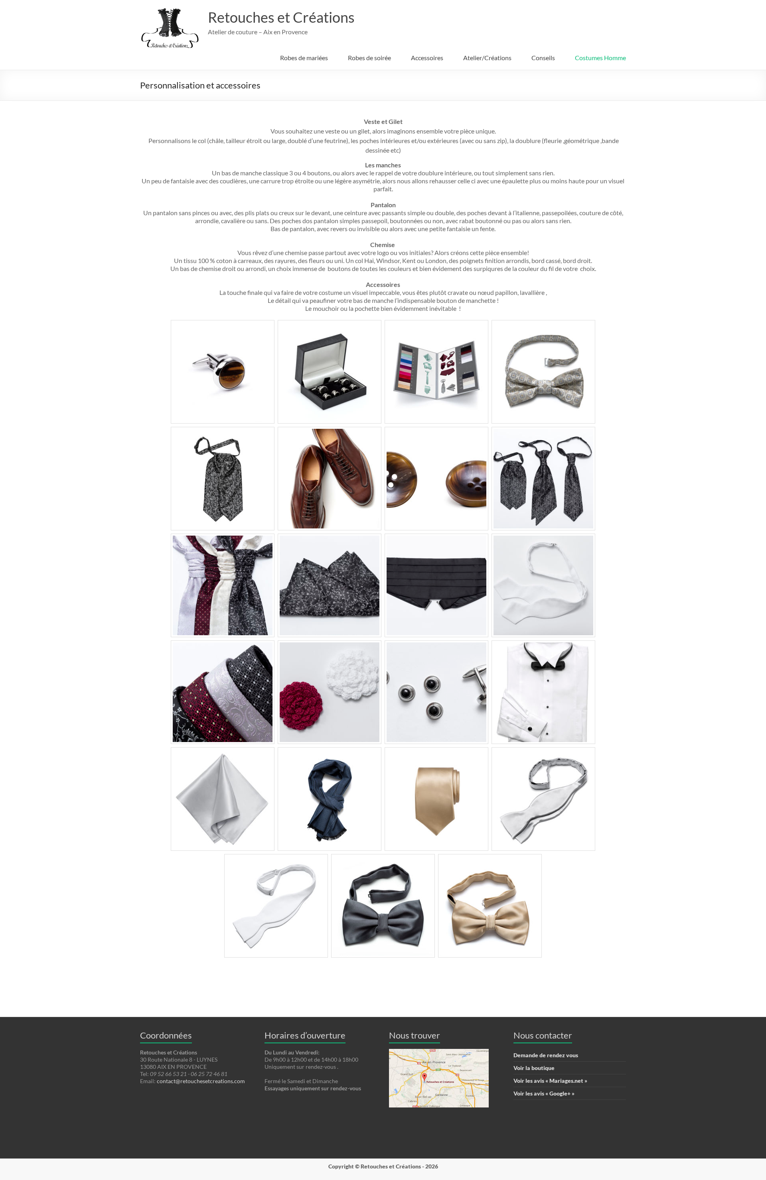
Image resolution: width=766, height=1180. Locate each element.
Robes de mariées (304, 57)
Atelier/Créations (487, 57)
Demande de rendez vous (545, 1055)
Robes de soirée (369, 57)
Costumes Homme (600, 57)
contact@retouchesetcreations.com (201, 1081)
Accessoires (427, 57)
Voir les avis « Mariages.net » (550, 1080)
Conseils (543, 57)
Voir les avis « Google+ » (543, 1093)
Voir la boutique (534, 1067)
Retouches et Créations (281, 17)
